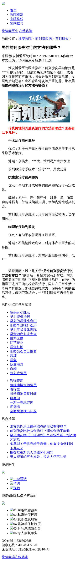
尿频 (13, 355)
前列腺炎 (62, 38)
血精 (13, 368)
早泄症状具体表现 (23, 329)
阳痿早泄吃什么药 (23, 325)
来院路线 (16, 19)
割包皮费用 (18, 373)
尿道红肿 (16, 347)
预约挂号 (16, 23)
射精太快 (16, 338)
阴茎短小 (16, 342)
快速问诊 (8, 557)
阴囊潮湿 (16, 364)
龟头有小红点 (20, 312)
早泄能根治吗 (20, 316)
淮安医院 (25, 38)
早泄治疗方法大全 (23, 334)
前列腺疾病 (43, 38)
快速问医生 (10, 31)
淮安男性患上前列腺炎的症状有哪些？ (38, 426)
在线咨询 (25, 31)
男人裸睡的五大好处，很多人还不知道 (38, 457)
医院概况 (16, 14)
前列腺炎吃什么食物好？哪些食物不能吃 (40, 431)
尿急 (13, 360)
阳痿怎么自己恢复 (23, 351)
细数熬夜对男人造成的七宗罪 (31, 452)
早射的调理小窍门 (23, 321)
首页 (13, 10)
